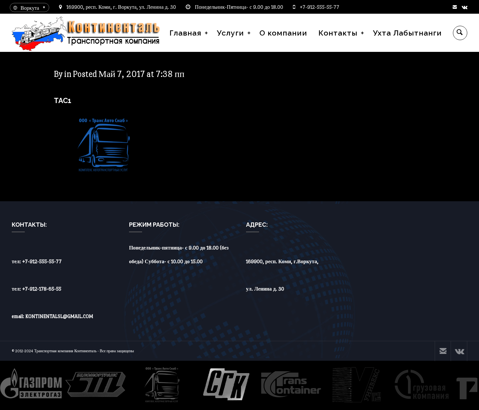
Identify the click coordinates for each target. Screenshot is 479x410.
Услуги (230, 32)
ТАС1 (62, 100)
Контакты (337, 32)
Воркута (30, 8)
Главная (185, 32)
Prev (8, 385)
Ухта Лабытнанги (407, 32)
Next (470, 385)
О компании (283, 32)
